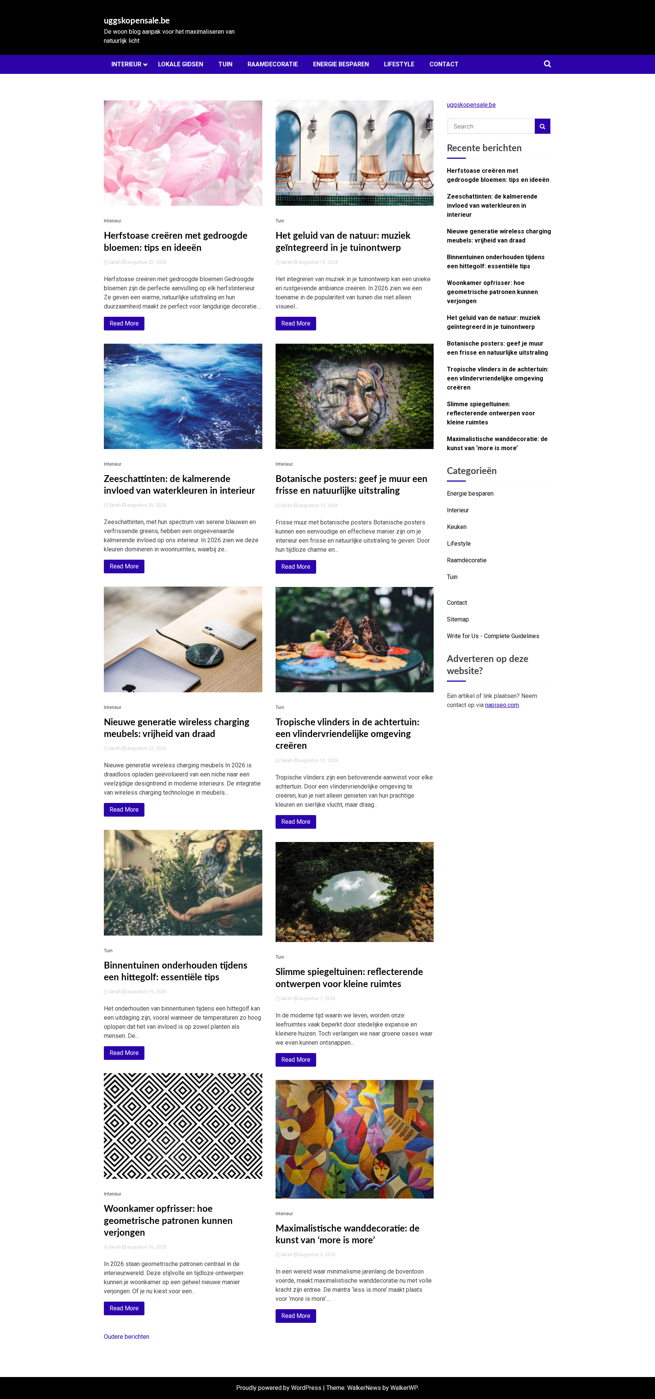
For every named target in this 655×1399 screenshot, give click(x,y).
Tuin (225, 64)
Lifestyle (399, 64)
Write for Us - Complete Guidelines (493, 636)
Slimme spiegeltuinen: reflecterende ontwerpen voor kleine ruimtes (491, 413)
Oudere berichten (126, 1336)
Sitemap (458, 619)
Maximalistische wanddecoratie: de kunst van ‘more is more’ (497, 443)
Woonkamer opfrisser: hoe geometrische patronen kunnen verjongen (168, 1221)
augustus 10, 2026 (318, 760)
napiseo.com (502, 705)
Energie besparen (341, 64)
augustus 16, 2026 (146, 1247)
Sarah (115, 262)
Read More (124, 323)
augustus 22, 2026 (146, 748)
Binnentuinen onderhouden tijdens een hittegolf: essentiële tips (496, 262)
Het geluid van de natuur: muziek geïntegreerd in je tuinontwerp (494, 322)
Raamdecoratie (273, 64)
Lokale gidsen (180, 64)
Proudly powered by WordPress (278, 1387)
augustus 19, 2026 (146, 991)
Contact (444, 64)
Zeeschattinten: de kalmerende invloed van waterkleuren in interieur (492, 205)
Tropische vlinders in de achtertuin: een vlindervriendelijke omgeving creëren (347, 734)
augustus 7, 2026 (316, 998)
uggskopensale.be (137, 21)
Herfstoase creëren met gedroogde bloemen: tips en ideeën (498, 175)
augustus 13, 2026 (318, 262)
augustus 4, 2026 (316, 1254)
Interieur (126, 64)
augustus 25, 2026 (146, 262)
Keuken (457, 526)
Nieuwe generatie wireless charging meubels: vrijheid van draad (499, 236)
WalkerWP (404, 1387)
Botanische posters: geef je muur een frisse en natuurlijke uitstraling (497, 348)
